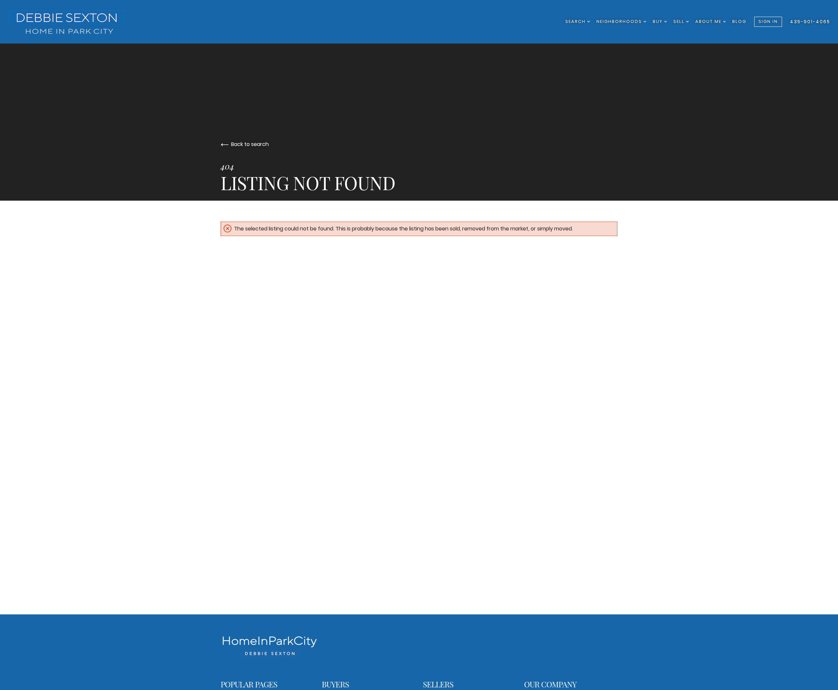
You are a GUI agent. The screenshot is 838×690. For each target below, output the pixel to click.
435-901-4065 (810, 22)
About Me (709, 21)
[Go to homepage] (73, 22)
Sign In (768, 21)
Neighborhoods (620, 21)
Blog (739, 21)
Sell (679, 21)
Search (576, 21)
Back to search (250, 144)
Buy (658, 21)
